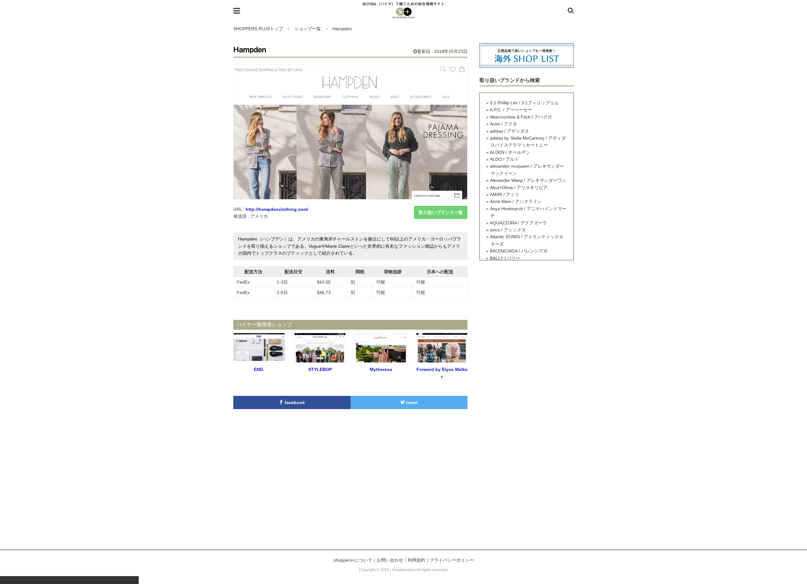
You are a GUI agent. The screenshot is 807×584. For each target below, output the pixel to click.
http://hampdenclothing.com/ (277, 209)
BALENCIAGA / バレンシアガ (519, 250)
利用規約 (416, 560)
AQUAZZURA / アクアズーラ (518, 222)
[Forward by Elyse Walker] (442, 359)
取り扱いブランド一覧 (441, 212)
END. (259, 369)
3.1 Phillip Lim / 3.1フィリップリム (524, 102)
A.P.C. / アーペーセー (511, 109)
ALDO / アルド (504, 159)
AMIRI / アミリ (504, 194)
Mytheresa (381, 369)
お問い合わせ (390, 560)
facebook (294, 402)
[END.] (259, 359)
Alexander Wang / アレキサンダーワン (528, 180)
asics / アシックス (508, 229)
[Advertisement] (403, 489)
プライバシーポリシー (452, 560)
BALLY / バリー (505, 258)
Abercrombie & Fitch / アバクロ (521, 116)
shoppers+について (353, 560)
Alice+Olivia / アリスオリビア (519, 187)
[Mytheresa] (381, 359)
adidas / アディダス (509, 131)
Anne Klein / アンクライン (516, 201)
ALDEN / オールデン (510, 152)
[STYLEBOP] (320, 359)
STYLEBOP (320, 369)
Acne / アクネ (503, 123)
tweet (411, 402)
